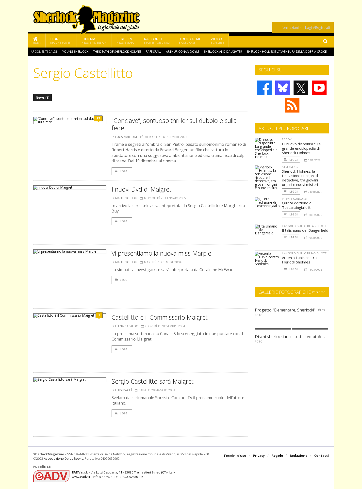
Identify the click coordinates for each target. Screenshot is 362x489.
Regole (277, 455)
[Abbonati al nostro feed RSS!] (292, 105)
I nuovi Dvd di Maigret (141, 189)
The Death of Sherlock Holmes (117, 51)
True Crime (190, 40)
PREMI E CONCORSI (294, 198)
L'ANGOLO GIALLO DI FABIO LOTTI (304, 226)
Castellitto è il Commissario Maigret (160, 317)
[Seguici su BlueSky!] (282, 88)
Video (217, 40)
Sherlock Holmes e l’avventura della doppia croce (287, 51)
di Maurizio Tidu (124, 198)
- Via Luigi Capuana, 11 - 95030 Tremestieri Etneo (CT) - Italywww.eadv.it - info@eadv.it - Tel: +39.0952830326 (123, 474)
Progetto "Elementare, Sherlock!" (285, 310)
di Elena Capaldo (125, 326)
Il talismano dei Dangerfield (305, 230)
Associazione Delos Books (63, 458)
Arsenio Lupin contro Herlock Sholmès (299, 259)
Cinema (94, 40)
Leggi (124, 171)
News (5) (42, 97)
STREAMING (290, 166)
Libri (61, 40)
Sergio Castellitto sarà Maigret (153, 381)
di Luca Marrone (125, 137)
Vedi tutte (318, 292)
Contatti (321, 455)
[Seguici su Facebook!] (264, 88)
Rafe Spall (153, 51)
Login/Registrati (317, 27)
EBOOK (287, 139)
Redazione (298, 455)
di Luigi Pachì (122, 390)
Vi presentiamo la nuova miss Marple (161, 253)
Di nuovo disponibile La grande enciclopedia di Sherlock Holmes (301, 148)
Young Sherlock (75, 51)
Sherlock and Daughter (223, 51)
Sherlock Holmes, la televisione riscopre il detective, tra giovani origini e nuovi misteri (300, 178)
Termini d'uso (235, 455)
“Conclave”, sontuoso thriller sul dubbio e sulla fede (174, 124)
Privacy (259, 455)
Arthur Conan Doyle (182, 51)
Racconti (157, 40)
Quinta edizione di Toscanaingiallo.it (297, 205)
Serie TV (125, 40)
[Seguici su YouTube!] (319, 88)
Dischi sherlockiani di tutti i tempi (285, 336)
